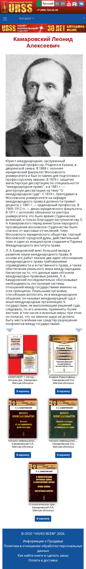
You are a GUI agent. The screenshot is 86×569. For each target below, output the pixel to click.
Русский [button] (48, 3)
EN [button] (63, 3)
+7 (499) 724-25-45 (47, 10)
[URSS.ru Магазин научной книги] (17, 7)
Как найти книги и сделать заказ (43, 555)
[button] (69, 3)
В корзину (22, 391)
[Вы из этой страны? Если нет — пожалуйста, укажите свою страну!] (38, 3)
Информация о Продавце (43, 541)
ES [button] (57, 3)
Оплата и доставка (43, 560)
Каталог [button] (25, 18)
